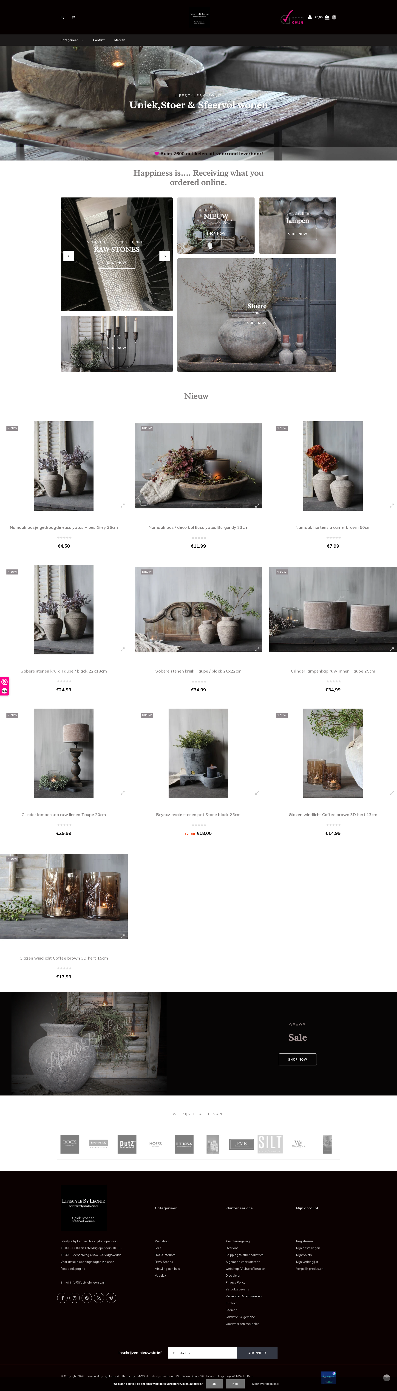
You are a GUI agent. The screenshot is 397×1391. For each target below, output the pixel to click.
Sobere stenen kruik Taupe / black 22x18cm (64, 671)
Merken (119, 40)
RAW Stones (164, 1262)
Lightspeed (111, 1376)
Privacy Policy (235, 1282)
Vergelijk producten (309, 1268)
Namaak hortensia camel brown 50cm (333, 527)
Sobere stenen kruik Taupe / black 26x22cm (198, 671)
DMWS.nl (142, 1376)
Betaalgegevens (237, 1289)
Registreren (304, 1241)
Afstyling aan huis (167, 1268)
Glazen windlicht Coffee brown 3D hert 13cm (333, 814)
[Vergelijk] (73, 17)
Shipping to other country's (245, 1255)
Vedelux (160, 1275)
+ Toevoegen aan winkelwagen (61, 556)
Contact (99, 40)
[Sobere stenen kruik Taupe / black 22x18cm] (64, 609)
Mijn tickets (304, 1255)
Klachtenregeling (238, 1241)
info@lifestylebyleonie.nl (87, 1282)
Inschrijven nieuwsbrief (140, 1352)
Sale (158, 1248)
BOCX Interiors (165, 1255)
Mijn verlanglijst (307, 1262)
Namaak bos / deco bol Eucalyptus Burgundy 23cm (198, 527)
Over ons (232, 1248)
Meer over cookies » (265, 1383)
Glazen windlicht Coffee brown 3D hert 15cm (64, 958)
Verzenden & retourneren (244, 1296)
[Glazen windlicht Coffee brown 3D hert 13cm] (333, 753)
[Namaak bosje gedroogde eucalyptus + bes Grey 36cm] (64, 466)
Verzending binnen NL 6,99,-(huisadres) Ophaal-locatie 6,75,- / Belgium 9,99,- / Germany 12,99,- (199, 153)
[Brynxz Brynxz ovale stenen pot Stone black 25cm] (198, 753)
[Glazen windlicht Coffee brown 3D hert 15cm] (64, 896)
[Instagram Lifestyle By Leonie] (74, 1298)
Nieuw (196, 396)
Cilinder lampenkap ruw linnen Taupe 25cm (333, 671)
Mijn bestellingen (308, 1248)
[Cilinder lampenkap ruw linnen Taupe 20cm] (64, 753)
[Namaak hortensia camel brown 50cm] (333, 466)
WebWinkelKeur (242, 1376)
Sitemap (231, 1310)
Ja (214, 1383)
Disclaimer (233, 1275)
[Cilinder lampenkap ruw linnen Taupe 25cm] (333, 609)
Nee (235, 1383)
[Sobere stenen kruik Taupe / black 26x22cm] (198, 609)
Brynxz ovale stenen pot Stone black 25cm (198, 814)
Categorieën (70, 40)
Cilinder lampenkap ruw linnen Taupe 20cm (64, 814)
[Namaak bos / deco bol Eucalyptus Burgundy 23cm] (198, 466)
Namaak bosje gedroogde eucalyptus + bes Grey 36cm (64, 527)
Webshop (162, 1241)
